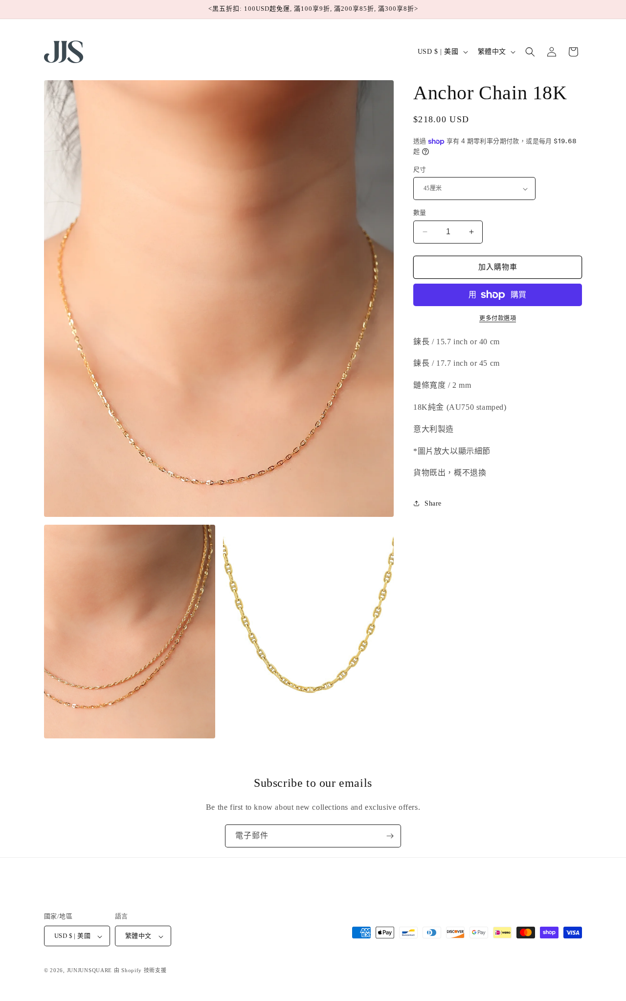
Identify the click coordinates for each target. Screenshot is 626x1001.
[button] (530, 52)
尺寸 (419, 169)
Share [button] (433, 503)
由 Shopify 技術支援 (140, 971)
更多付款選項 (497, 318)
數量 (419, 212)
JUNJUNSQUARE (89, 971)
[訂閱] (390, 835)
